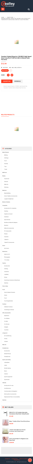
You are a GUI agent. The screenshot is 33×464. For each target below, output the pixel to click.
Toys (5, 166)
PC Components (7, 231)
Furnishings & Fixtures (9, 309)
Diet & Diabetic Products (9, 292)
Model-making (7, 368)
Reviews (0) (17, 81)
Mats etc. (4, 344)
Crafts (5, 365)
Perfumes (6, 187)
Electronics (4, 251)
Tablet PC (6, 239)
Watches (6, 283)
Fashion (4, 263)
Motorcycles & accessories (10, 394)
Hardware (6, 216)
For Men (6, 321)
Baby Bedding (7, 193)
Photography (7, 257)
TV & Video (6, 260)
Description (6, 81)
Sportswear (6, 379)
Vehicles (4, 382)
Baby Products (5, 152)
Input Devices (7, 219)
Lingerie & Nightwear (8, 198)
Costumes (6, 271)
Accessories (7, 265)
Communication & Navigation (10, 391)
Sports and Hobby (6, 359)
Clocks (5, 338)
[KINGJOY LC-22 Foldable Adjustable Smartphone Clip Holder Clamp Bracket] (5, 413)
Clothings (6, 157)
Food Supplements (8, 300)
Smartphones (5, 348)
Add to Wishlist (11, 70)
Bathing (6, 155)
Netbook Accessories (9, 228)
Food (5, 160)
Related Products (7, 114)
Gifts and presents (6, 312)
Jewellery (6, 274)
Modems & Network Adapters (10, 222)
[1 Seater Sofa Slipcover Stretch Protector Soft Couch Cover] (5, 431)
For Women (6, 324)
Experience (6, 315)
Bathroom (4, 172)
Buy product (5, 70)
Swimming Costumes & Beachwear (12, 280)
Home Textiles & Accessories (10, 196)
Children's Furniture (8, 306)
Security (6, 163)
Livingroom (4, 333)
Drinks (5, 295)
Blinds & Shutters (6, 202)
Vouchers (6, 329)
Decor (3, 245)
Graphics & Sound (8, 213)
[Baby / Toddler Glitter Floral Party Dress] (5, 422)
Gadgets (6, 327)
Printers (6, 233)
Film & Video (5, 286)
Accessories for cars (8, 385)
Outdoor (6, 373)
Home (2, 17)
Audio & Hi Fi (7, 254)
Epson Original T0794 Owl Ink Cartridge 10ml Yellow (16, 136)
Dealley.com (13, 461)
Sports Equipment (8, 376)
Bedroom (4, 190)
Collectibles (6, 362)
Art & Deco (6, 248)
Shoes (5, 277)
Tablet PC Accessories (9, 242)
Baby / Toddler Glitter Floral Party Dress (19, 421)
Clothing (6, 268)
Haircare (6, 181)
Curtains (6, 341)
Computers (10, 17)
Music (5, 371)
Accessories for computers (10, 208)
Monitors (6, 225)
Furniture (4, 304)
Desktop (6, 211)
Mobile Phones (7, 353)
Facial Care (6, 178)
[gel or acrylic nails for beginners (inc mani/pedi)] (5, 440)
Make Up (6, 184)
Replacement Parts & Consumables (12, 396)
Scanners (6, 236)
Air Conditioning (7, 335)
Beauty (3, 175)
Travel (5, 169)
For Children (7, 318)
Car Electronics (7, 388)
